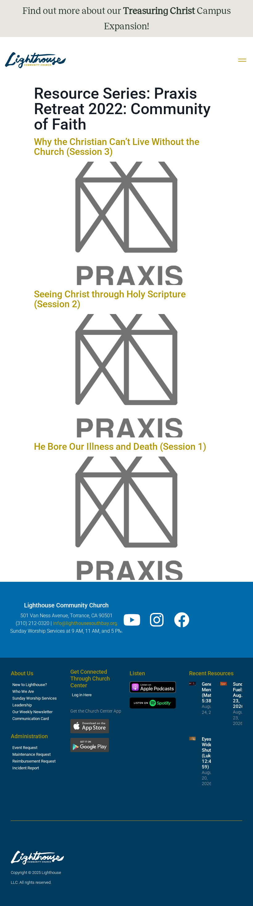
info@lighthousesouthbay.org (85, 623)
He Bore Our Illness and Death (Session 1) (120, 446)
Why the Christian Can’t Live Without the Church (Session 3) (116, 146)
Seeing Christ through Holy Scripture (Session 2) (110, 299)
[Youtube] (131, 619)
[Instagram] (156, 619)
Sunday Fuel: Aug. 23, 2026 (240, 695)
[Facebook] (181, 619)
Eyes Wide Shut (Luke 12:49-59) (209, 753)
